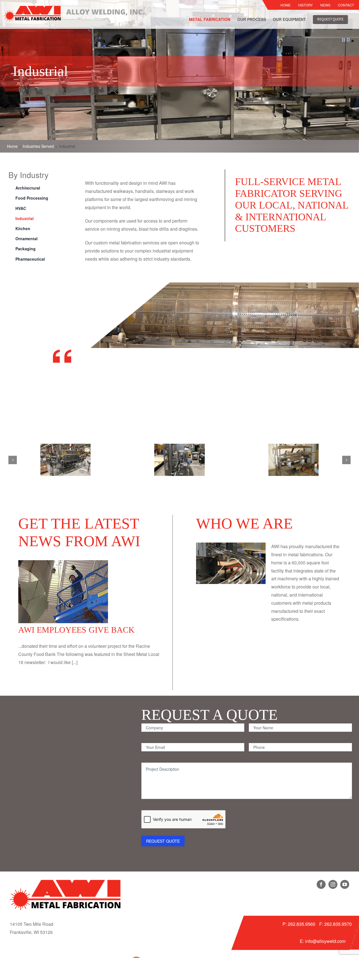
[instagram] (332, 884)
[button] (12, 460)
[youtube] (344, 884)
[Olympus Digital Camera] (293, 460)
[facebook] (321, 884)
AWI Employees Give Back (76, 629)
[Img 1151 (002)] (179, 460)
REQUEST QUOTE (163, 841)
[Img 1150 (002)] (65, 460)
